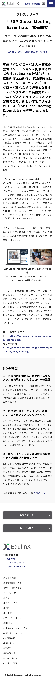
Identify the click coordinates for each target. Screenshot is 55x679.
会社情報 (8, 613)
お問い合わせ (44, 3)
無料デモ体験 (10, 653)
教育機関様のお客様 (12, 583)
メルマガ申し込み (11, 658)
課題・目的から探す (12, 588)
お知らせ (8, 608)
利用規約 (8, 623)
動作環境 (11, 558)
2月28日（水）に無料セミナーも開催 (27, 51)
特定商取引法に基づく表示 (15, 628)
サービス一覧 (10, 593)
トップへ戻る (27, 528)
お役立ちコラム (10, 603)
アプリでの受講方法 (16, 562)
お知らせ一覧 (27, 515)
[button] (51, 3)
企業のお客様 (10, 578)
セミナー (8, 598)
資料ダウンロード (11, 648)
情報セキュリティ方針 (13, 633)
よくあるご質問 (10, 663)
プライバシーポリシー (13, 618)
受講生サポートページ (17, 566)
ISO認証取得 (9, 638)
